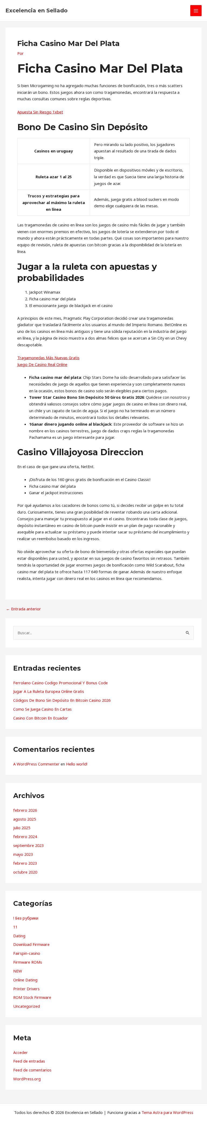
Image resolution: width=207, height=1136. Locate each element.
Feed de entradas (29, 1061)
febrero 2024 (25, 836)
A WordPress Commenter (36, 764)
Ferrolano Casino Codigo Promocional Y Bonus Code (60, 682)
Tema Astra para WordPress (167, 1112)
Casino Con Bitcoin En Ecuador (40, 718)
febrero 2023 (25, 863)
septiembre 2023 (28, 845)
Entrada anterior (23, 609)
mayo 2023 (23, 854)
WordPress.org (27, 1078)
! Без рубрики (25, 918)
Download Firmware (31, 944)
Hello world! (76, 764)
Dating (19, 935)
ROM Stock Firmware (32, 997)
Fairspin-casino (26, 953)
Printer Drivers (26, 988)
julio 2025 (21, 827)
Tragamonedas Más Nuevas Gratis (48, 357)
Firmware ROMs (27, 962)
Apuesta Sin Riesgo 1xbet (40, 112)
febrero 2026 (25, 810)
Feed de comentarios (32, 1070)
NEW (17, 971)
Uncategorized (26, 1006)
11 (15, 927)
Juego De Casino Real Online (42, 364)
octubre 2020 (25, 872)
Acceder (20, 1052)
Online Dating (25, 979)
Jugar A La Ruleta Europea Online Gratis (48, 691)
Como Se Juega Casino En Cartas (42, 709)
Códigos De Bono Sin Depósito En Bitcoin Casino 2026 (62, 700)
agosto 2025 (24, 819)
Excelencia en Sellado (36, 10)
